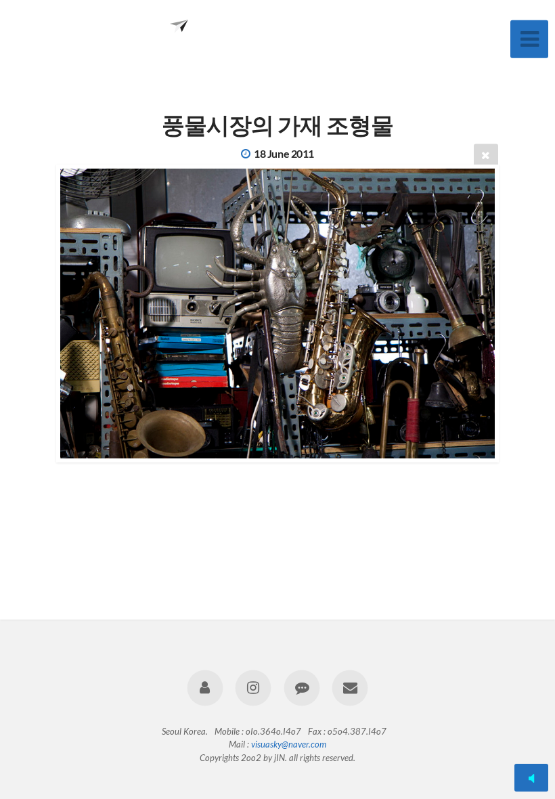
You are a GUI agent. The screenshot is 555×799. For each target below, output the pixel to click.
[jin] (205, 688)
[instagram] (253, 688)
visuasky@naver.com (288, 744)
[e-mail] (350, 688)
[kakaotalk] (301, 688)
